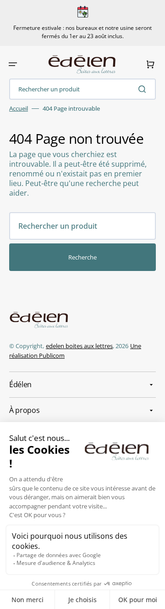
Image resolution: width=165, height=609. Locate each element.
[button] (13, 64)
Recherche (82, 257)
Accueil (18, 109)
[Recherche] (144, 89)
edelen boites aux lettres (79, 346)
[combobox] (82, 89)
